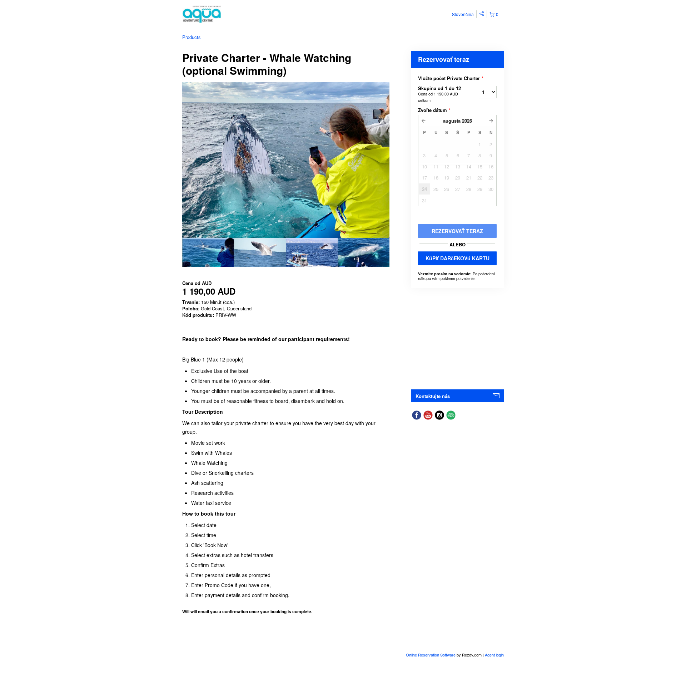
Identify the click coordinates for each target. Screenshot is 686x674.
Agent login (494, 655)
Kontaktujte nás (433, 396)
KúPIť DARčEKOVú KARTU (457, 258)
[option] (208, 252)
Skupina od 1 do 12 (439, 94)
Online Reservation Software (431, 655)
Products (191, 37)
